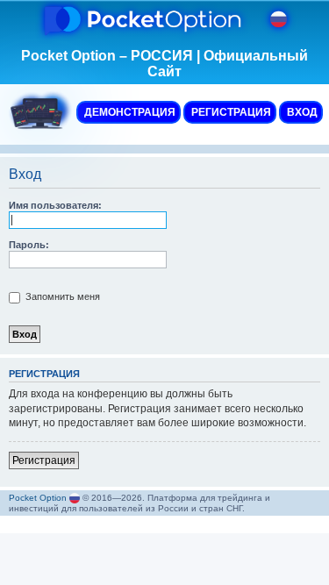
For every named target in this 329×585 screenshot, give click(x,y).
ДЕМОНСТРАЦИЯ (128, 112)
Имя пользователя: (55, 205)
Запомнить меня (61, 296)
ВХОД (301, 112)
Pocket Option (38, 498)
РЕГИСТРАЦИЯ (230, 112)
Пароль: (29, 244)
